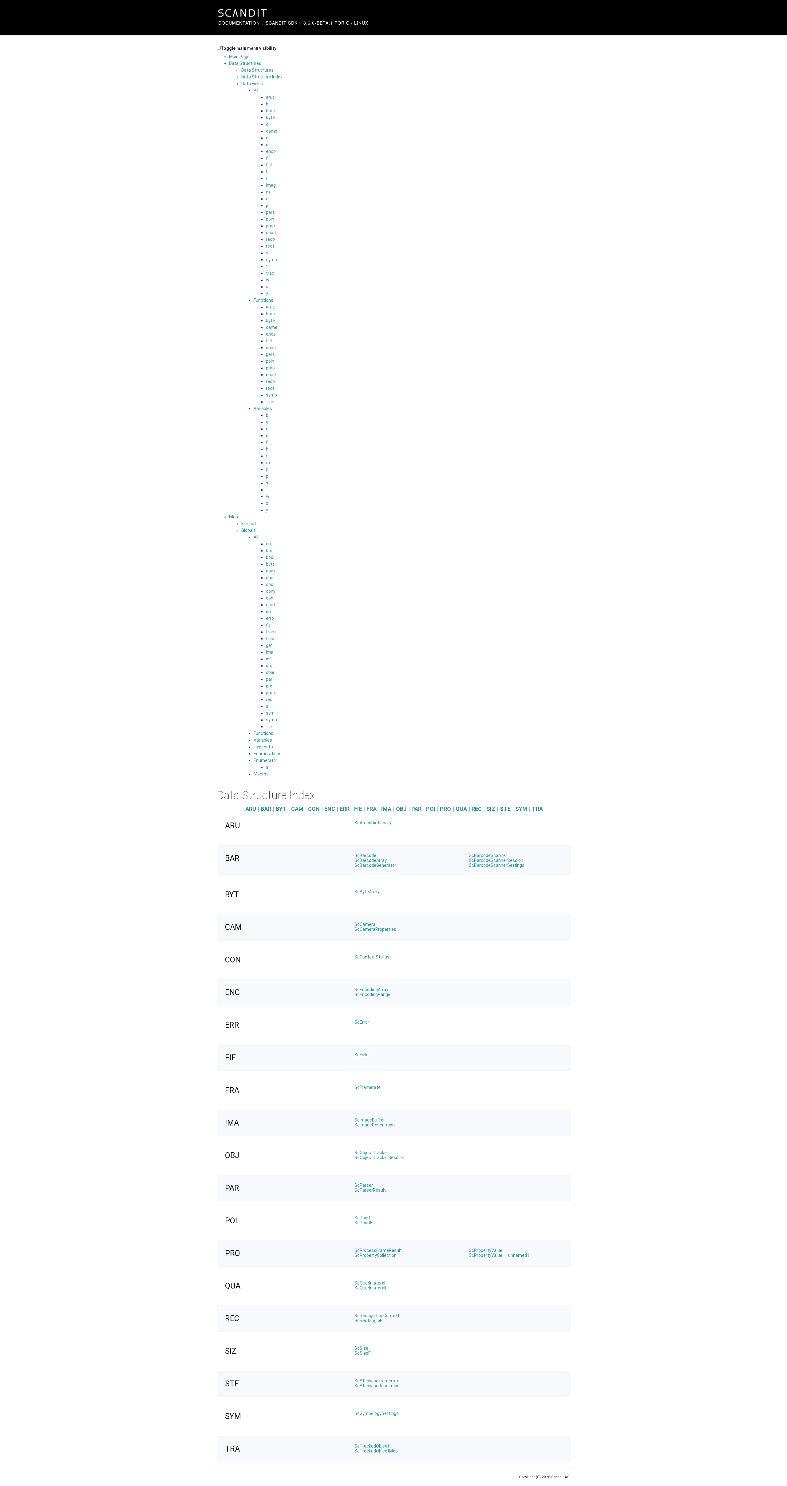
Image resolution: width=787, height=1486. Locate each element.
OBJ (401, 809)
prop (270, 225)
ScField (361, 1054)
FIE (358, 809)
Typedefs (263, 746)
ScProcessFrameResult (378, 1250)
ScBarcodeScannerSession (496, 860)
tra (269, 726)
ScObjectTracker (371, 1152)
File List (248, 523)
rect (270, 246)
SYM (521, 809)
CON (314, 809)
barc (270, 110)
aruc (270, 97)
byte (270, 117)
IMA (386, 809)
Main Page (239, 56)
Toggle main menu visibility (248, 48)
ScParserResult (370, 1190)
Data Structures (245, 63)
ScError (361, 1022)
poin (270, 219)
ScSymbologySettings (376, 1413)
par (269, 679)
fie (268, 625)
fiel (269, 164)
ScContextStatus (372, 956)
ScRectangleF (368, 1320)
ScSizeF (362, 1353)
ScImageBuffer (369, 1119)
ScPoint (362, 1217)
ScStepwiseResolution (377, 1385)
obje (270, 672)
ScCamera (364, 924)
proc (270, 692)
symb (271, 259)
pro (269, 685)
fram (271, 631)
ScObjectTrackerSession (379, 1157)
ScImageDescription (374, 1124)
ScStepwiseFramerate (376, 1380)
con (269, 598)
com (270, 591)
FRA (371, 809)
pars (270, 212)
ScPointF (363, 1222)
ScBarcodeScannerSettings (496, 865)
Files (233, 516)
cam (270, 570)
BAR (266, 809)
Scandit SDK (282, 23)
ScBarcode (365, 855)
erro (270, 618)
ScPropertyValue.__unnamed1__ (501, 1255)
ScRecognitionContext (376, 1315)
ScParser (363, 1185)
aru (269, 543)
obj (269, 665)
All (256, 90)
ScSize (361, 1348)
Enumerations (268, 753)
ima (269, 652)
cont (270, 604)
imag (271, 185)
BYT (281, 809)
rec (269, 699)
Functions (263, 300)
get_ (270, 645)
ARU (250, 809)
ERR (345, 809)
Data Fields (252, 83)
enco (271, 151)
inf (268, 658)
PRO (445, 809)
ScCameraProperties (375, 929)
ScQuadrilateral (369, 1283)
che (269, 577)
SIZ (490, 809)
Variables (263, 408)
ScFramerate (367, 1087)
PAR (416, 809)
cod (269, 584)
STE (505, 809)
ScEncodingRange (372, 994)
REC (477, 809)
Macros (261, 773)
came (271, 131)
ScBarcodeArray (370, 860)
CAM (297, 809)
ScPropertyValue (485, 1250)
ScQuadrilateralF (370, 1287)
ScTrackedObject (371, 1446)
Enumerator (265, 760)
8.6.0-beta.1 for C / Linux (335, 23)
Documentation (239, 23)
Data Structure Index (262, 76)
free (270, 638)
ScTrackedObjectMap (376, 1450)
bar (269, 550)
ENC (329, 809)
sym (270, 713)
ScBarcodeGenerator (375, 865)
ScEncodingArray (371, 989)
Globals (248, 530)
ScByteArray (366, 891)
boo (269, 557)
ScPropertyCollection (375, 1255)
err (268, 611)
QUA (461, 809)
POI (430, 809)
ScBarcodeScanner (488, 855)
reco (270, 239)
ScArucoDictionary (372, 822)
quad (271, 232)
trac (270, 273)
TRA (537, 809)
